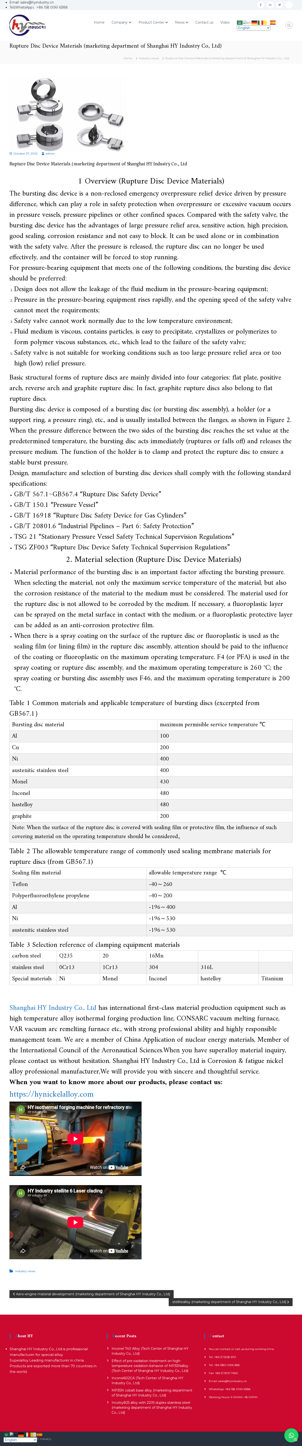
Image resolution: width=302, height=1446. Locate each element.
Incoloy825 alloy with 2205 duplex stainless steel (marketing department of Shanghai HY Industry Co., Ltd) (152, 1407)
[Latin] (267, 22)
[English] (247, 22)
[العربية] (240, 22)
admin (50, 153)
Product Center (151, 22)
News (180, 22)
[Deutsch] (255, 22)
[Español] (273, 22)
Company (120, 22)
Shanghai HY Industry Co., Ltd (52, 1008)
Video (225, 22)
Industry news (149, 58)
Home (99, 22)
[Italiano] (261, 22)
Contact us (204, 22)
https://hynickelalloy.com (51, 1094)
